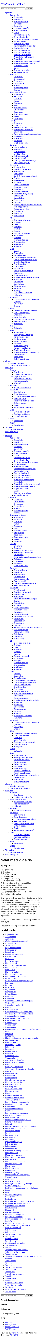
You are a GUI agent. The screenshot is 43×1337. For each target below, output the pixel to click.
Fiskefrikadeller (19, 180)
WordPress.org (11, 1329)
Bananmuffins (18, 253)
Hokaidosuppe (19, 425)
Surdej (16, 68)
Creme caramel (19, 79)
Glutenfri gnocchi (20, 403)
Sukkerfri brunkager (21, 416)
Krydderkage (18, 282)
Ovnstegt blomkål (20, 158)
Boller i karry (18, 174)
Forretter (13, 121)
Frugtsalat (17, 229)
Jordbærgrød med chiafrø (23, 374)
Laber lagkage (19, 284)
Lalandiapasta (18, 196)
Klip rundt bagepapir (17, 429)
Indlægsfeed (10, 1324)
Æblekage (17, 291)
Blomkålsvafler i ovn (21, 22)
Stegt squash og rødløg (22, 163)
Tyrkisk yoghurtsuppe (21, 359)
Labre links (9, 368)
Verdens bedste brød (21, 72)
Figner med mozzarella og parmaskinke (27, 134)
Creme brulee (18, 77)
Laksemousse (18, 132)
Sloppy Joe (18, 213)
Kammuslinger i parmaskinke (23, 130)
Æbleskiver (18, 246)
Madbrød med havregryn (22, 52)
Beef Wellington (19, 392)
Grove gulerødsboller (21, 37)
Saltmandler (18, 328)
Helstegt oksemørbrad (14, 1082)
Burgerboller (18, 26)
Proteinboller (18, 59)
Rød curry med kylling (21, 209)
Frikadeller (17, 183)
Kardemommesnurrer (21, 275)
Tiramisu (17, 90)
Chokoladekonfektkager (22, 262)
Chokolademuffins (20, 264)
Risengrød (17, 238)
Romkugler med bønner (22, 414)
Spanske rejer (19, 138)
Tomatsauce (18, 112)
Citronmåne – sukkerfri (22, 412)
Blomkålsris (18, 149)
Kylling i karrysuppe (20, 341)
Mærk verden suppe (21, 346)
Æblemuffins (18, 295)
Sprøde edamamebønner (22, 388)
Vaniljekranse (18, 244)
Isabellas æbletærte (21, 269)
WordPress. (16, 1333)
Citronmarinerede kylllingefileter (25, 396)
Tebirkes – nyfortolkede (22, 55)
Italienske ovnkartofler (22, 156)
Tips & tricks (9, 427)
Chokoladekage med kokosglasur (25, 260)
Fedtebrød (18, 227)
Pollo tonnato (18, 136)
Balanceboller (18, 17)
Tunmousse (18, 141)
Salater (12, 308)
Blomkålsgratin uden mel (22, 169)
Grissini (16, 33)
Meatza (16, 405)
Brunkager (17, 222)
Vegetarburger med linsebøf (24, 407)
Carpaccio (17, 125)
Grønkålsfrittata (19, 154)
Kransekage (18, 280)
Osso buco (17, 202)
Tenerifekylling (19, 216)
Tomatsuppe (18, 357)
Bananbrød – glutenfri (14, 954)
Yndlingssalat (18, 324)
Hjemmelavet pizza (20, 187)
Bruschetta (18, 123)
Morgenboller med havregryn (24, 57)
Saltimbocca (18, 211)
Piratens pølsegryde (21, 207)
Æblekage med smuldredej (23, 293)
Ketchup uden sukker (21, 381)
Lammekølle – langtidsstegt (23, 194)
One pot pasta (19, 200)
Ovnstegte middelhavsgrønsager (25, 161)
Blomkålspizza (19, 172)
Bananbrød (17, 251)
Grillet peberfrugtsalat (22, 313)
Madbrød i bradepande (22, 50)
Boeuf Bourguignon (20, 394)
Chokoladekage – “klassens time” (25, 258)
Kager (12, 249)
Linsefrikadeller (19, 198)
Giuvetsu (9, 1053)
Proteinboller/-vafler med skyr (24, 64)
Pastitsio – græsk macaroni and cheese (28, 205)
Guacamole (18, 99)
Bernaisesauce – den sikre (23, 379)
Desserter (13, 75)
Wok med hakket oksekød (16, 1289)
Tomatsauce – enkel (21, 114)
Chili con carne (11, 1009)
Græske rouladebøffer (21, 185)
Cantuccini (17, 224)
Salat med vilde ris (20, 321)
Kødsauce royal (11, 1135)
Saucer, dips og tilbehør (18, 92)
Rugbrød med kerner (21, 66)
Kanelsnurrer (18, 273)
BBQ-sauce (18, 97)
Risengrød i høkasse (21, 240)
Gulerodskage (18, 266)
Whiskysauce (18, 119)
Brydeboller (18, 24)
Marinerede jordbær (21, 88)
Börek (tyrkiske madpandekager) (25, 176)
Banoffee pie (18, 372)
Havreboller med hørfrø (22, 35)
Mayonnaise (18, 103)
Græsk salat (18, 315)
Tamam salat (18, 421)
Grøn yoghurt (18, 304)
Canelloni (17, 178)
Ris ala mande (18, 235)
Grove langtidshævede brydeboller (26, 39)
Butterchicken (11, 994)
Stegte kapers (19, 110)
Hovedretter (14, 165)
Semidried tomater (20, 108)
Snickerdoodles (19, 242)
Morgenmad (14, 297)
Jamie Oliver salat (20, 317)
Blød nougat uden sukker (22, 220)
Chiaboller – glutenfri (21, 28)
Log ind (8, 1322)
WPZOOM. (14, 1335)
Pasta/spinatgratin (11, 432)
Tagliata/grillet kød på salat (23, 127)
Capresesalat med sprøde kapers (25, 310)
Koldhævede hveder (21, 48)
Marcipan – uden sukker (22, 233)
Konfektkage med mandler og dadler (26, 277)
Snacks (12, 326)
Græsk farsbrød (12, 1056)
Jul (11, 218)
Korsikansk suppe (20, 339)
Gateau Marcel (19, 83)
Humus (16, 101)
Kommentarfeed (12, 1327)
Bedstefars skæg (20, 255)
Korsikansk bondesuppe (22, 337)
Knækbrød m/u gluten (21, 44)
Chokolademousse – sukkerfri (20, 366)
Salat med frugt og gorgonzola (24, 319)
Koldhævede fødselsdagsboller (25, 46)
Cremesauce (18, 81)
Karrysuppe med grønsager (23, 335)
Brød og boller (15, 15)
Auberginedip (18, 94)
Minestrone (18, 343)
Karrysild (17, 231)
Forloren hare (10, 1042)
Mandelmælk (10, 1159)
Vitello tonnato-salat (21, 143)
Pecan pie (17, 288)
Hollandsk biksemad (21, 191)
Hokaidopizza (18, 189)
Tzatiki (16, 116)
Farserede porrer (20, 399)
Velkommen (10, 1280)
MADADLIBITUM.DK (13, 3)
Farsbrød (9, 1034)
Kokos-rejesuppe (20, 332)
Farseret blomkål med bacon (24, 401)
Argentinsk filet (19, 167)
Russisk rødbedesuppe (22, 350)
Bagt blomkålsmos (20, 147)
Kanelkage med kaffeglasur (23, 271)
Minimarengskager (20, 286)
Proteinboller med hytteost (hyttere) (27, 61)
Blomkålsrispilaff (19, 152)
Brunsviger (9, 985)
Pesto (16, 105)
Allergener (8, 361)
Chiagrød (17, 306)
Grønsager (13, 145)
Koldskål (17, 86)
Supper (12, 330)
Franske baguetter (20, 30)
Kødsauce (9, 1133)
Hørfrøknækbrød (20, 41)
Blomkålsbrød (18, 19)
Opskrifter (8, 13)
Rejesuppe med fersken (22, 348)
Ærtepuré (17, 383)
